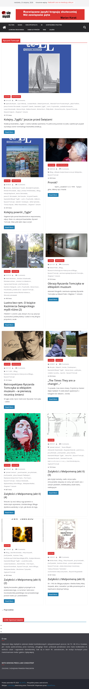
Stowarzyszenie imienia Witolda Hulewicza (17, 292)
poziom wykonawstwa (75, 563)
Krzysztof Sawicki (32, 196)
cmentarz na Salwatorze (23, 281)
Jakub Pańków (74, 104)
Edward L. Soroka (61, 367)
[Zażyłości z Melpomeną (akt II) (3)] (66, 425)
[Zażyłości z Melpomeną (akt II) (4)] (22, 437)
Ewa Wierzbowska (16, 553)
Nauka (20, 25)
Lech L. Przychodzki (53, 106)
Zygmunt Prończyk (53, 464)
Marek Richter (21, 564)
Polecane (51, 165)
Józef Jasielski (8, 475)
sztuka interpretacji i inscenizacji (69, 566)
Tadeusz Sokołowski (22, 481)
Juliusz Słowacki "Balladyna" (21, 475)
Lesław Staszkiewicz (10, 564)
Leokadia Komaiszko (66, 106)
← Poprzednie (8, 610)
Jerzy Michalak (32, 472)
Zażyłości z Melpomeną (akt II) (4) (22, 495)
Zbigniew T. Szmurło (22, 112)
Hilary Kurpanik (27, 553)
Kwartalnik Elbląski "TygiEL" (12, 199)
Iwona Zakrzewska (21, 193)
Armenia (8, 188)
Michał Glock (41, 109)
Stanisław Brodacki (53, 458)
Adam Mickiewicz (11, 278)
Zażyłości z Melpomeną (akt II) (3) (66, 473)
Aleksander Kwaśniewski (55, 450)
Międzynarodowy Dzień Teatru (13, 478)
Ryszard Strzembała (10, 566)
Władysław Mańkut (28, 483)
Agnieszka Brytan (11, 104)
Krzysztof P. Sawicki (27, 106)
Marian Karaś (34, 287)
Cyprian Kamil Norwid (10, 284)
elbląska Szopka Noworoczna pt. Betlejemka (68, 172)
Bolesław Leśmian (9, 281)
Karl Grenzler (22, 196)
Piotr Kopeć (27, 478)
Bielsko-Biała (53, 560)
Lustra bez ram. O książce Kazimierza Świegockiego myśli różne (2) (19, 306)
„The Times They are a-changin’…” (62, 382)
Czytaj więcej (29, 652)
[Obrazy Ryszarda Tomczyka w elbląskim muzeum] (66, 245)
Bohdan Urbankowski (23, 278)
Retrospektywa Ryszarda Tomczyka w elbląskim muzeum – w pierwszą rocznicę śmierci (19, 389)
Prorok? (52, 182)
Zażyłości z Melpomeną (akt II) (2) (22, 581)
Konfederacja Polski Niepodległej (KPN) (16, 558)
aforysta (52, 367)
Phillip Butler (50, 109)
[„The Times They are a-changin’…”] (66, 344)
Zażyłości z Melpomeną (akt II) (66, 579)
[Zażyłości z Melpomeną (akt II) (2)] (22, 530)
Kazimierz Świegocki (10, 287)
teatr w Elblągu (33, 566)
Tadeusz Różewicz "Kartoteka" (57, 569)
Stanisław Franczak (66, 458)
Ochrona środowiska (16, 30)
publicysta (78, 370)
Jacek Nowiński (22, 472)
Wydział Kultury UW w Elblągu (13, 483)
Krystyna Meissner (34, 558)
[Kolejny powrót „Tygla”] (22, 157)
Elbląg (38, 191)
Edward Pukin (53, 268)
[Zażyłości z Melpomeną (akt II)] (66, 534)
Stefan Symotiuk (34, 202)
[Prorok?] (66, 150)
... (14, 100)
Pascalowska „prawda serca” (12, 290)
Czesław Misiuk (31, 104)
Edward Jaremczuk (43, 104)
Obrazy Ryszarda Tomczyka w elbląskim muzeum (66, 285)
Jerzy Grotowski (79, 560)
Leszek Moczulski (26, 561)
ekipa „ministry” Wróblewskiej (26, 191)
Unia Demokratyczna (73, 461)
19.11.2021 (9, 371)
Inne (44, 30)
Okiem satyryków (33, 30)
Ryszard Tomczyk (71, 109)
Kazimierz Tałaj (17, 555)
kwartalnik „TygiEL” (40, 106)
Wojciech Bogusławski (75, 572)
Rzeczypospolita (31, 25)
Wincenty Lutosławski (10, 295)
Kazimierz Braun (62, 563)
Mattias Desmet (31, 109)
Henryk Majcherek (9, 193)
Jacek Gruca (80, 450)
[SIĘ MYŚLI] (4, 27)
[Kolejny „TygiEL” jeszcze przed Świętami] (44, 69)
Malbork (37, 199)
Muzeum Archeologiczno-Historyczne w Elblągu (62, 270)
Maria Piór (68, 455)
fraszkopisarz (72, 367)
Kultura (11, 25)
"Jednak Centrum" (11, 472)
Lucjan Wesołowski (9, 109)
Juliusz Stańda (71, 453)
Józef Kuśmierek (23, 284)
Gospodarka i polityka (54, 25)
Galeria (51, 30)
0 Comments (21, 100)
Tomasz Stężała (8, 205)
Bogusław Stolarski (69, 450)
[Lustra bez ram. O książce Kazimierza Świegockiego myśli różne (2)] (22, 251)
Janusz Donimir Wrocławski (12, 106)
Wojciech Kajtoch (9, 112)
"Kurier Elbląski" (66, 447)
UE (41, 25)
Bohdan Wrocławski (10, 191)
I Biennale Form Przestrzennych (59, 104)
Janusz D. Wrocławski (10, 196)
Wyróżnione (16, 96)
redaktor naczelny (53, 373)
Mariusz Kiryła (21, 109)
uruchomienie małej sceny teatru (58, 572)
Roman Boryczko (60, 109)
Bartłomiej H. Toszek (18, 188)
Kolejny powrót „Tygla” (18, 212)
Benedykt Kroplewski (32, 188)
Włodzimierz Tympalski (23, 569)
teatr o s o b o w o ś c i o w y (56, 461)
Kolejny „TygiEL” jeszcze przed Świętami (28, 119)
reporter (62, 373)
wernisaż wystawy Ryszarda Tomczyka (71, 273)
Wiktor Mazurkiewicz (21, 205)
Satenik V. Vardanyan (22, 202)
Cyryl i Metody (21, 104)
